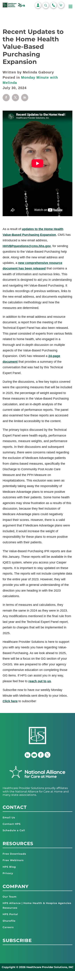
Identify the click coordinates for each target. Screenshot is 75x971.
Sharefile (9, 920)
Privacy (8, 873)
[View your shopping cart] (61, 5)
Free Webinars (13, 860)
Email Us (9, 817)
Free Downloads (14, 853)
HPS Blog (9, 866)
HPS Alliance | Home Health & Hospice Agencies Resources (37, 905)
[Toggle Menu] (70, 7)
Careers (8, 927)
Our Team (10, 896)
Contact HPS (12, 823)
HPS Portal (10, 914)
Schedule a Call (14, 830)
